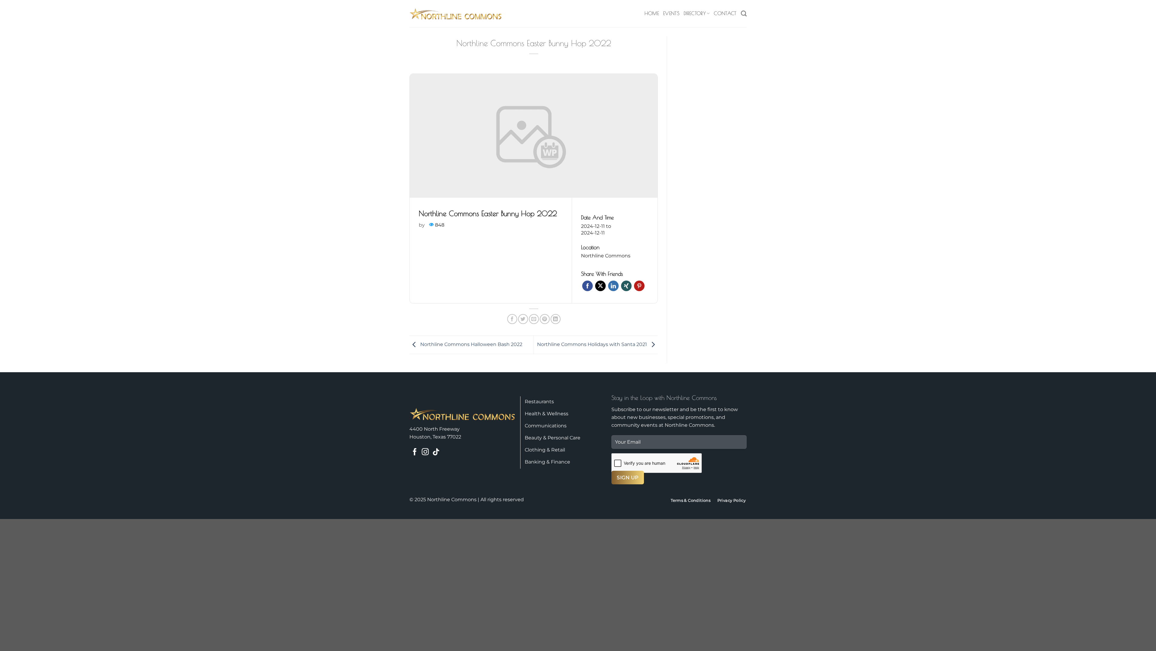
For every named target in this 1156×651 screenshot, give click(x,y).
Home (652, 13)
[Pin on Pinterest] (545, 319)
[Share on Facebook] (512, 319)
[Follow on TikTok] (435, 452)
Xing (626, 286)
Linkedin (613, 286)
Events (671, 13)
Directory (695, 13)
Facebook (587, 286)
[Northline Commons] (455, 13)
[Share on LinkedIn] (556, 319)
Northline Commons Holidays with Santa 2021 (592, 344)
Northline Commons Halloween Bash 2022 (470, 344)
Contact (725, 13)
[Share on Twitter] (523, 319)
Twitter (600, 286)
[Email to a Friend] (534, 319)
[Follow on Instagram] (425, 452)
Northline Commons (605, 256)
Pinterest (639, 286)
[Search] (744, 13)
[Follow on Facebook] (414, 452)
